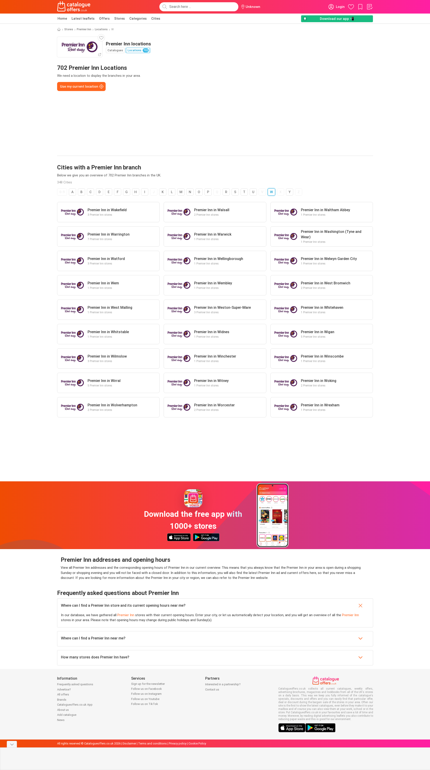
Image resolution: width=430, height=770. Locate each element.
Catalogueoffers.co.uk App (75, 704)
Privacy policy (177, 743)
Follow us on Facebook (146, 688)
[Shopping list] (369, 6)
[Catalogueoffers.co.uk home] (74, 6)
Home (62, 18)
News (61, 720)
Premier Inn (84, 29)
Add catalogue (66, 714)
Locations (101, 29)
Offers (104, 18)
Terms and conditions (152, 743)
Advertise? (64, 689)
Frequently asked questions (75, 684)
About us (63, 709)
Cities (155, 18)
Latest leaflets (83, 18)
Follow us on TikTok (144, 704)
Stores (119, 18)
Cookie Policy (197, 743)
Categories (138, 18)
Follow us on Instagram (146, 693)
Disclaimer (129, 743)
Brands (61, 699)
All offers (63, 694)
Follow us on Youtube (145, 699)
